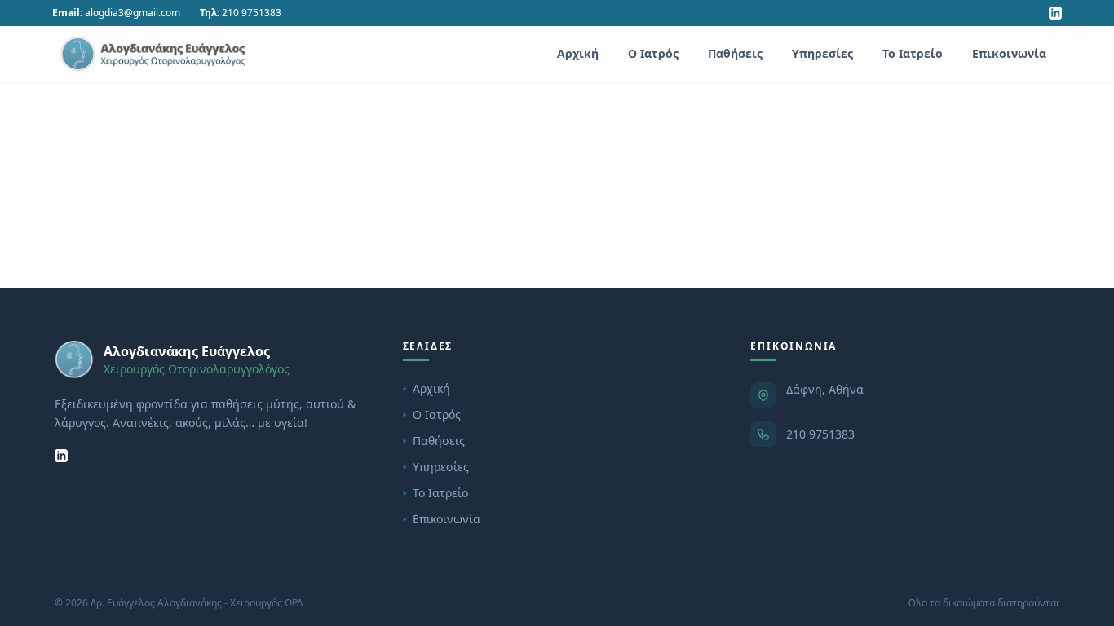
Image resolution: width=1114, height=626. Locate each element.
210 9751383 (820, 434)
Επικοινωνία (1009, 53)
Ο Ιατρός (653, 53)
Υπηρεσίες (822, 53)
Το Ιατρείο (912, 53)
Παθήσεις (735, 53)
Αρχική (578, 53)
